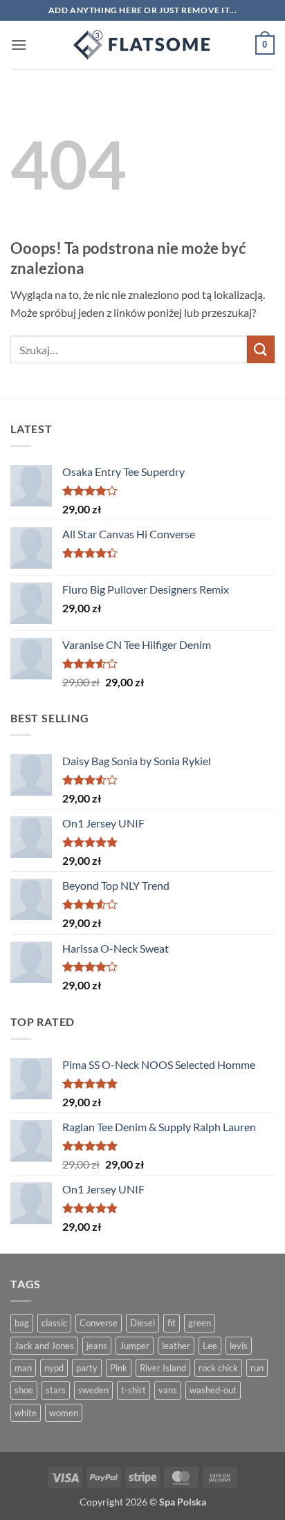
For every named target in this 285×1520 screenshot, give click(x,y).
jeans (96, 1345)
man (23, 1367)
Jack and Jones (44, 1345)
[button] (18, 45)
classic (54, 1322)
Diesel (142, 1322)
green (199, 1322)
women (63, 1412)
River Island (163, 1367)
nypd (54, 1367)
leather (176, 1345)
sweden (93, 1389)
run (257, 1367)
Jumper (134, 1345)
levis (239, 1345)
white (26, 1412)
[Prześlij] (261, 349)
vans (167, 1389)
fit (171, 1322)
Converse (99, 1322)
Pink (118, 1367)
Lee (210, 1345)
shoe (24, 1389)
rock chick (218, 1367)
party (87, 1367)
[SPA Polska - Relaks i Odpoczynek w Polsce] (142, 44)
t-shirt (133, 1389)
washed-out (213, 1389)
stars (56, 1389)
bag (22, 1322)
